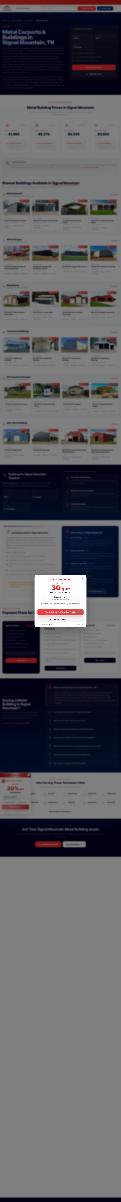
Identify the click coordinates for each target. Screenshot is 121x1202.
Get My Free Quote (59, 619)
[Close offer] (83, 578)
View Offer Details (44, 624)
